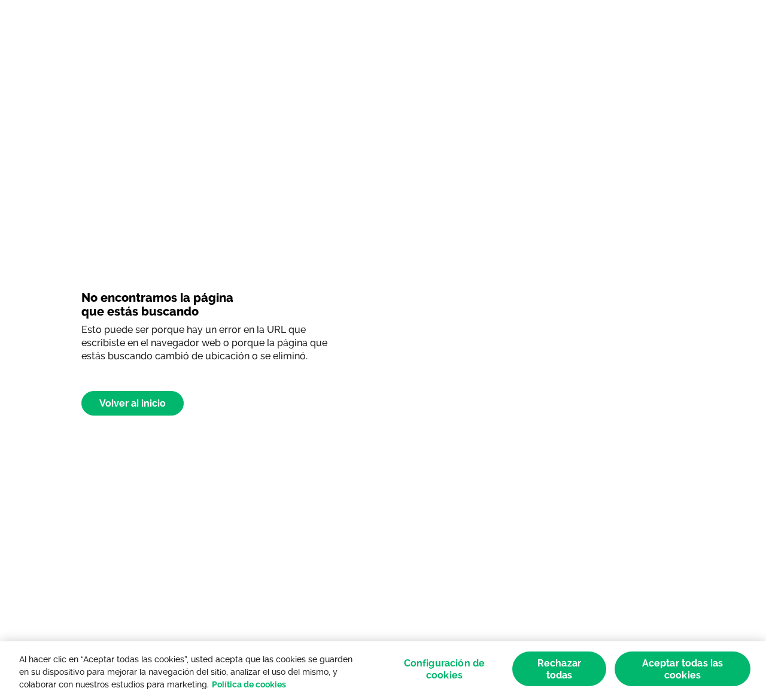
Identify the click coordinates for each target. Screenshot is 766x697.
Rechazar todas (559, 668)
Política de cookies (249, 684)
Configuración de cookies (444, 668)
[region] (383, 669)
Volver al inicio (132, 403)
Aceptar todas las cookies (683, 668)
